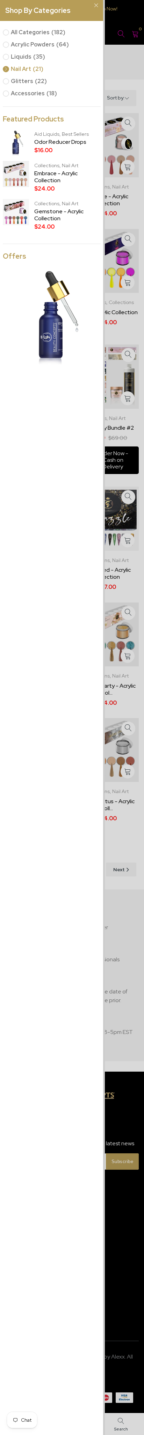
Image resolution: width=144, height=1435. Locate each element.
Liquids (28, 56)
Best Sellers (75, 134)
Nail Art (27, 69)
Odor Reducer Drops (60, 142)
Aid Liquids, (48, 134)
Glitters (29, 81)
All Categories (38, 32)
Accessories (34, 93)
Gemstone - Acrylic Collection (59, 215)
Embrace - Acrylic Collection (56, 177)
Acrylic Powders (40, 44)
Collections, (48, 165)
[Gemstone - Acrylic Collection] (52, 315)
